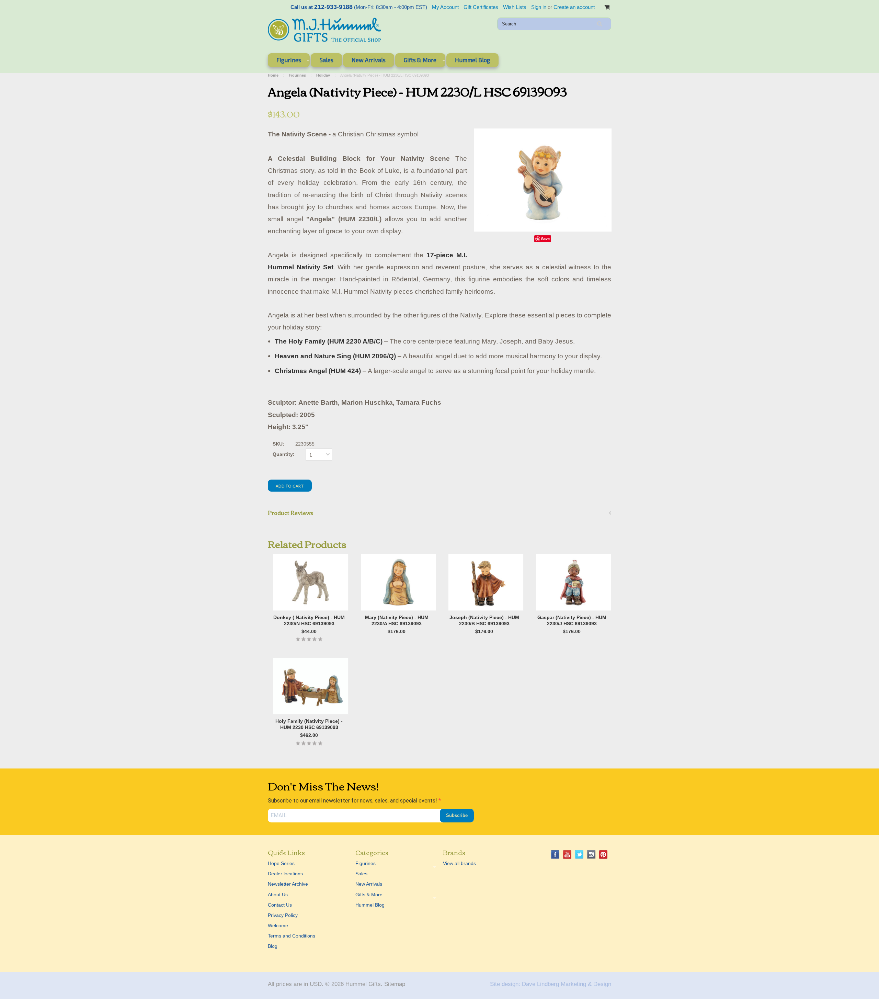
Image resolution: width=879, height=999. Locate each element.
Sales (326, 59)
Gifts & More (415, 61)
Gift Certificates (481, 7)
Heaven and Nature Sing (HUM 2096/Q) (335, 356)
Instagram (591, 854)
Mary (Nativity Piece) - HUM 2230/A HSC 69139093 (397, 620)
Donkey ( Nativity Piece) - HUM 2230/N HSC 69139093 (309, 620)
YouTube (567, 854)
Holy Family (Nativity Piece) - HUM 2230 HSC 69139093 (309, 724)
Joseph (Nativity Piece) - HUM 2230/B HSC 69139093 (484, 620)
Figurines (284, 61)
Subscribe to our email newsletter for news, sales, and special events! (353, 800)
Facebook (555, 854)
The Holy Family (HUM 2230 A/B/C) (329, 341)
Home (273, 75)
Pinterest (603, 854)
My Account (445, 7)
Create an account (574, 7)
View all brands (459, 863)
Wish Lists (514, 7)
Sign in (538, 7)
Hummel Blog (472, 59)
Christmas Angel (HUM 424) (318, 370)
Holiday (323, 75)
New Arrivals (369, 59)
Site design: (505, 984)
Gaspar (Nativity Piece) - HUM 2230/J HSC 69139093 (571, 620)
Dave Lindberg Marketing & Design (566, 984)
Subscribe (457, 815)
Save (545, 238)
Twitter (579, 854)
